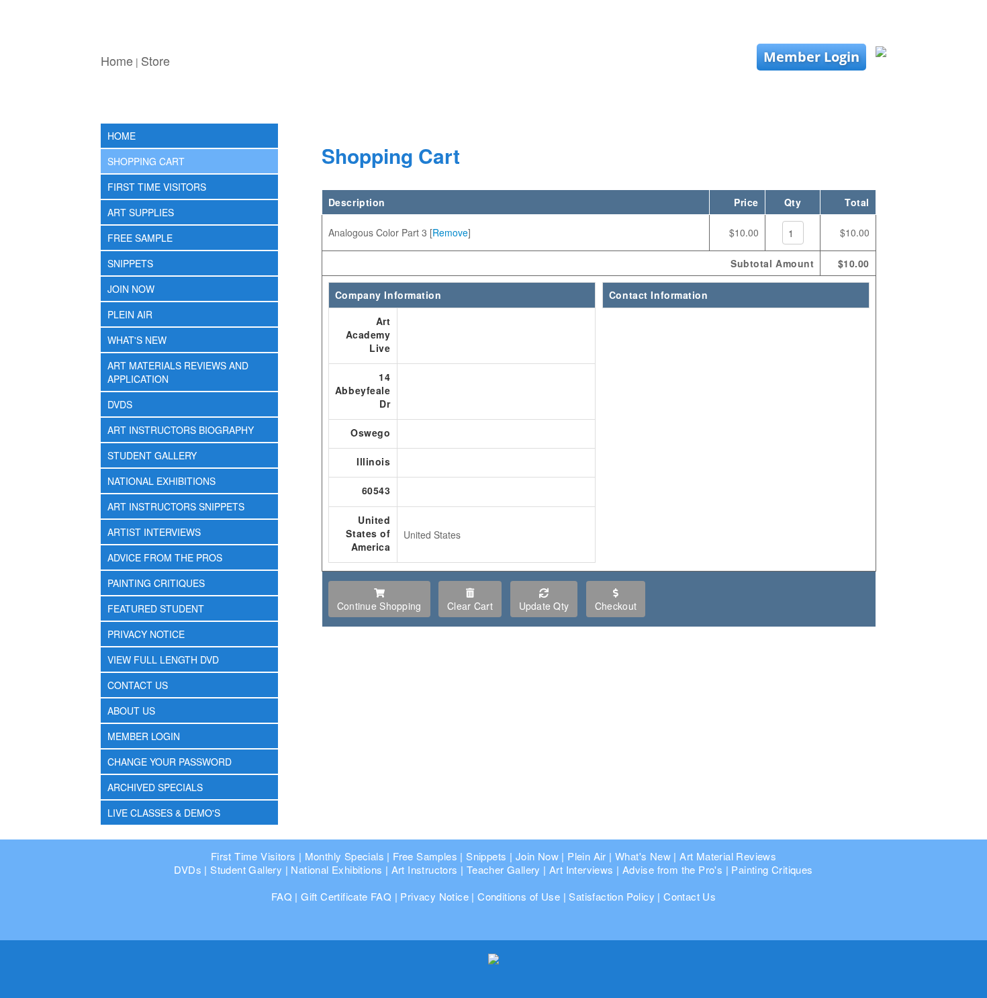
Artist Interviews (154, 532)
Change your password (169, 761)
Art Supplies (140, 212)
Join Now (130, 289)
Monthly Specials (344, 856)
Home (117, 60)
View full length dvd (163, 659)
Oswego (370, 432)
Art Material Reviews (727, 856)
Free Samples (425, 856)
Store (155, 60)
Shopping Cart (146, 161)
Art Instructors (424, 869)
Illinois (373, 461)
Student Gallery (152, 455)
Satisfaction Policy (612, 896)
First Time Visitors (156, 186)
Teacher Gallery (503, 869)
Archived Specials (155, 787)
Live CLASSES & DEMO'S (163, 812)
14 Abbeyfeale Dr (363, 390)
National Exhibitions (161, 481)
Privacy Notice (146, 634)
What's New (137, 340)
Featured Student (155, 608)
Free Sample (140, 237)
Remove (450, 232)
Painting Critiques (156, 583)
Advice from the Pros (164, 557)
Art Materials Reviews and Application (177, 372)
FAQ (281, 896)
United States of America (368, 533)
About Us (131, 710)
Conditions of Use (518, 896)
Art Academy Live (368, 334)
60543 (376, 490)
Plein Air (129, 314)
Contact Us (137, 685)
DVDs (119, 404)
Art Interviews (581, 869)
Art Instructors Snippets (175, 506)
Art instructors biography (180, 430)
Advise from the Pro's (672, 869)
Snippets (130, 263)
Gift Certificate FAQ (346, 896)
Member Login (811, 57)
